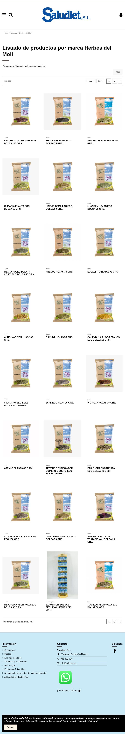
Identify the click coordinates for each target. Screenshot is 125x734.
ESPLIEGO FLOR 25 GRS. (60, 402)
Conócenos (9, 650)
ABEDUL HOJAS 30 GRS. (59, 271)
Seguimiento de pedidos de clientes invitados (25, 673)
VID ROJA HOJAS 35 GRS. (101, 402)
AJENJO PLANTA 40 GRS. (18, 468)
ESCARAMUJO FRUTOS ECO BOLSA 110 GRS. (20, 142)
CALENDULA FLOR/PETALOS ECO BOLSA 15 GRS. (103, 338)
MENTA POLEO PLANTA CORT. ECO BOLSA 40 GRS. (19, 273)
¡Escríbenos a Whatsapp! (69, 690)
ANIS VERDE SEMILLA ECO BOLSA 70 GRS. (61, 537)
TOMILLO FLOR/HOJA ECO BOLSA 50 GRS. (102, 606)
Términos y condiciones (15, 661)
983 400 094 (66, 659)
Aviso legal (9, 665)
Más (118, 72)
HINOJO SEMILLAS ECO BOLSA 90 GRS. (59, 207)
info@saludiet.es (68, 663)
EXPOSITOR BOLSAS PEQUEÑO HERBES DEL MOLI (59, 607)
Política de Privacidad (14, 669)
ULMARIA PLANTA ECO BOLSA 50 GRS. (17, 207)
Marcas (7, 654)
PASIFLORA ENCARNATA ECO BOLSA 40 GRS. (101, 469)
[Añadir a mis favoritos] (19, 134)
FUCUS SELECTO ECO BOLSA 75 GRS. (58, 142)
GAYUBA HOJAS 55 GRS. (59, 337)
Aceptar (10, 727)
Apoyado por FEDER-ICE (16, 677)
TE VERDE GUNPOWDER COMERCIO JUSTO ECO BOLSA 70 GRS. (59, 471)
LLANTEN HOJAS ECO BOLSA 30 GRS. (99, 207)
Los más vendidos (13, 658)
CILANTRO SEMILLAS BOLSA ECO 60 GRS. (16, 404)
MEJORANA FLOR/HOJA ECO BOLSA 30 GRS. (20, 606)
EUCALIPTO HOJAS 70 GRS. (102, 271)
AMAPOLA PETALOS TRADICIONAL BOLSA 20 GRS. (101, 539)
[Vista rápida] (23, 134)
